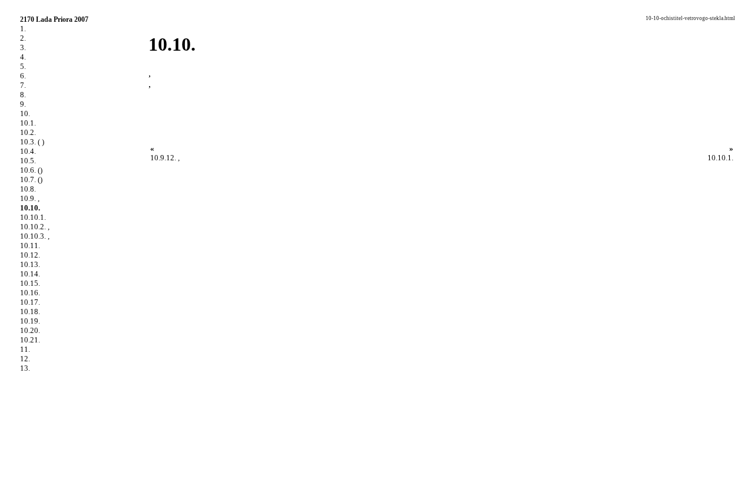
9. (23, 104)
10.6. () (31, 170)
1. (23, 28)
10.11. (30, 245)
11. (25, 349)
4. (23, 56)
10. (25, 113)
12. (25, 358)
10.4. (28, 151)
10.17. (30, 302)
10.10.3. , (34, 236)
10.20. (30, 330)
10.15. (30, 283)
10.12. (30, 254)
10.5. (28, 160)
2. (23, 38)
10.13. (30, 264)
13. (25, 368)
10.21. (30, 339)
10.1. (28, 122)
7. (23, 85)
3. (23, 47)
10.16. (30, 292)
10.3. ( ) (32, 141)
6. (23, 75)
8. (23, 94)
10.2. (28, 132)
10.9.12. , (165, 157)
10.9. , (29, 198)
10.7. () (31, 179)
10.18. (30, 311)
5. (23, 66)
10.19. (30, 320)
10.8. (28, 188)
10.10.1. (33, 217)
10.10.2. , (34, 226)
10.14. (30, 273)
